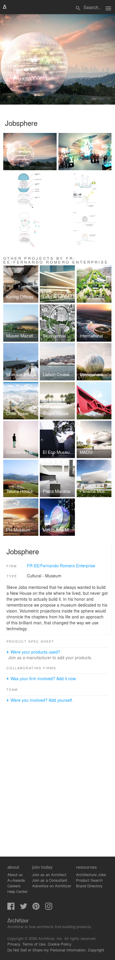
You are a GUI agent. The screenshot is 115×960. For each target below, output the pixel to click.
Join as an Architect (49, 874)
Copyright (96, 950)
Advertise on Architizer (51, 885)
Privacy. (14, 944)
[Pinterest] (36, 908)
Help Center (17, 891)
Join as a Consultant (49, 880)
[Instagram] (48, 908)
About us (15, 874)
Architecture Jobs (91, 874)
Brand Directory (89, 885)
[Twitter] (23, 908)
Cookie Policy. (60, 944)
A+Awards (16, 880)
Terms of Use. (34, 944)
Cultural (34, 576)
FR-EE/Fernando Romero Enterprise (61, 565)
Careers (14, 885)
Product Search (89, 880)
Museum (53, 576)
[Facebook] (10, 908)
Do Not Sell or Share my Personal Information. (47, 950)
